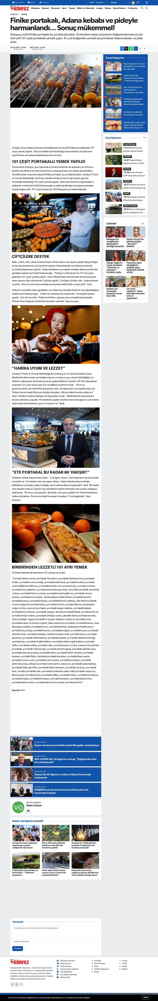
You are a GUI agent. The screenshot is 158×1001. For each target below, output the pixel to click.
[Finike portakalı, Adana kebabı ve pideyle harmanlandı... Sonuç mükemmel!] (55, 81)
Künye (96, 972)
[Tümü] (144, 138)
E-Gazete (132, 8)
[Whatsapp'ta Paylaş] (131, 48)
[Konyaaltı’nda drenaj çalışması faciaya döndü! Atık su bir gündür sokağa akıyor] (85, 860)
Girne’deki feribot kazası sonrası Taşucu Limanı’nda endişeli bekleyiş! (54, 872)
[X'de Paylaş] (126, 48)
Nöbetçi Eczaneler (67, 961)
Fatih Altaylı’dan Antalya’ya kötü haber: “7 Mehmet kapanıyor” (25, 872)
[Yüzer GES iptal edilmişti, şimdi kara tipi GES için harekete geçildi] (55, 833)
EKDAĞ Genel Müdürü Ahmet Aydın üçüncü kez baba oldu (133, 150)
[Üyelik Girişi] (146, 2)
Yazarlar (45, 2)
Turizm (124, 963)
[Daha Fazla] (136, 48)
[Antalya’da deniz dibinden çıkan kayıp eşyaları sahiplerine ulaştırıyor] (26, 833)
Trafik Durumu (65, 966)
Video (32, 2)
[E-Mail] (28, 811)
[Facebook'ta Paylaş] (122, 48)
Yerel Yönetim (129, 144)
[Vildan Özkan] (18, 807)
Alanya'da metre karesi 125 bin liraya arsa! (134, 186)
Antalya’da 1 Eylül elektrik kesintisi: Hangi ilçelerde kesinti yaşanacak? (84, 845)
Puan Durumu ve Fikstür (69, 969)
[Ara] (142, 8)
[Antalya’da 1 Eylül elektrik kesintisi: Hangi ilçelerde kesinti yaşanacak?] (85, 833)
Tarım (96, 966)
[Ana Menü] (146, 8)
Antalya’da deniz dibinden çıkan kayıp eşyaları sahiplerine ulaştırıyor (24, 845)
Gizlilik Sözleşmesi (101, 969)
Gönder (17, 948)
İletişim (125, 969)
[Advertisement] (56, 126)
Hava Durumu (65, 963)
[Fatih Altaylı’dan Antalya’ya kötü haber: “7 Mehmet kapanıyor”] (26, 860)
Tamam (145, 997)
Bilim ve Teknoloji (85, 8)
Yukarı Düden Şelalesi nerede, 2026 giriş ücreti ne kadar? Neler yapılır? (133, 162)
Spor (64, 8)
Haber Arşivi (65, 977)
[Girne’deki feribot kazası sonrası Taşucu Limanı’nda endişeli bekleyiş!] (55, 860)
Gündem (35, 8)
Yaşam (72, 8)
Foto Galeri (19, 2)
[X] (17, 984)
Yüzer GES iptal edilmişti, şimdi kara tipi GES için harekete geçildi (53, 845)
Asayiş (99, 8)
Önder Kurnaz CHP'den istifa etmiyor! (134, 174)
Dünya (108, 8)
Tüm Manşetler (66, 972)
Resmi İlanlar (119, 8)
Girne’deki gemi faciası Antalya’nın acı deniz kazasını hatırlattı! (134, 211)
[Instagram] (21, 984)
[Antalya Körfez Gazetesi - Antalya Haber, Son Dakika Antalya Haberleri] (19, 8)
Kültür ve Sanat (130, 206)
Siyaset (45, 8)
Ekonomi (55, 8)
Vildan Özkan (34, 805)
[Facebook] (12, 984)
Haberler (14, 14)
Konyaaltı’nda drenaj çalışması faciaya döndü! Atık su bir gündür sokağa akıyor (85, 872)
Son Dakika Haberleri (68, 975)
